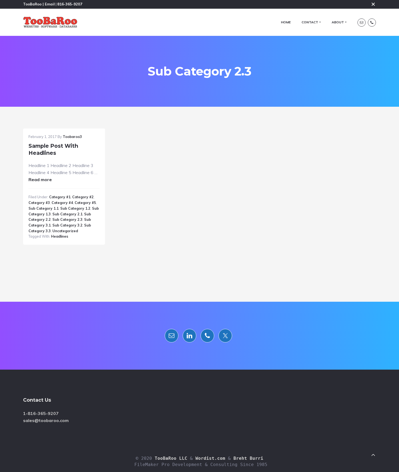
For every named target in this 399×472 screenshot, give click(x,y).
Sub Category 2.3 (67, 219)
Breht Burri (248, 458)
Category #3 (39, 202)
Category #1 (60, 197)
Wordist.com (210, 458)
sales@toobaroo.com (46, 420)
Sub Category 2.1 (67, 214)
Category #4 (62, 202)
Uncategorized (65, 231)
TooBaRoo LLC (171, 458)
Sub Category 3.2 (67, 225)
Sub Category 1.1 (43, 208)
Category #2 (83, 197)
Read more (40, 179)
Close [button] (373, 4)
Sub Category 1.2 (75, 208)
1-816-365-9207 (41, 413)
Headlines (59, 236)
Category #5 (85, 202)
